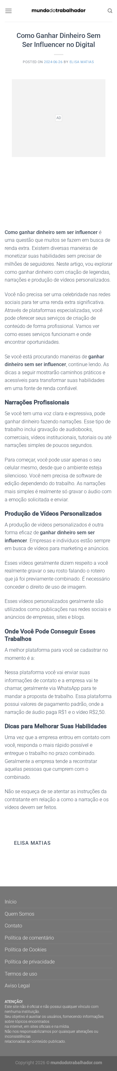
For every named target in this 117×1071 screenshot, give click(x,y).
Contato (13, 926)
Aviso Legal (17, 986)
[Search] (110, 11)
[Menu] (8, 10)
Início (11, 902)
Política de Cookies (25, 950)
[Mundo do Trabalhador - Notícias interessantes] (58, 10)
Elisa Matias (82, 62)
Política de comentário (29, 938)
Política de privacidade (30, 962)
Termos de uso (21, 974)
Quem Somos (19, 914)
